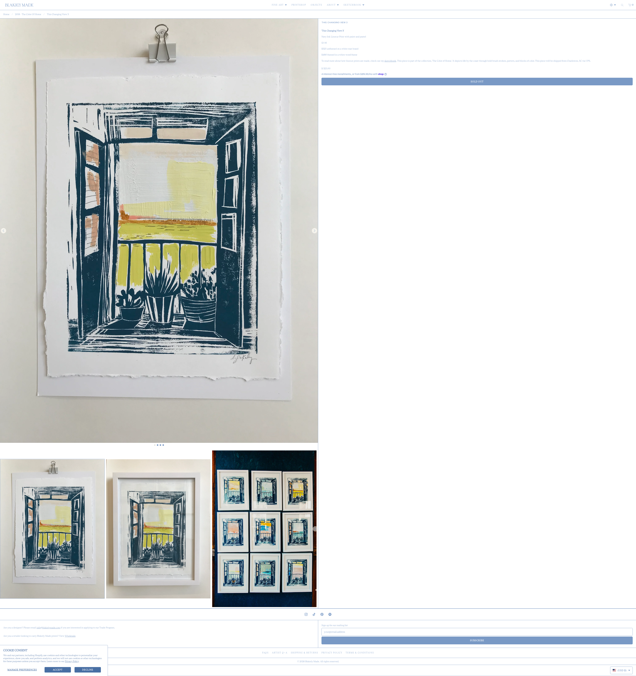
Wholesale (70, 636)
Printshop (299, 5)
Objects (316, 5)
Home (6, 14)
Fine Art (278, 5)
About (331, 5)
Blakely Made (312, 661)
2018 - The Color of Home (28, 14)
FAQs (265, 652)
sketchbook (390, 60)
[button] (52, 529)
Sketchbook (352, 5)
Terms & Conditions (360, 652)
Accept (58, 669)
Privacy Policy (72, 661)
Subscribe (477, 640)
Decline (87, 669)
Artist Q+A (280, 652)
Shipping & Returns (304, 652)
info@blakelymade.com (48, 627)
